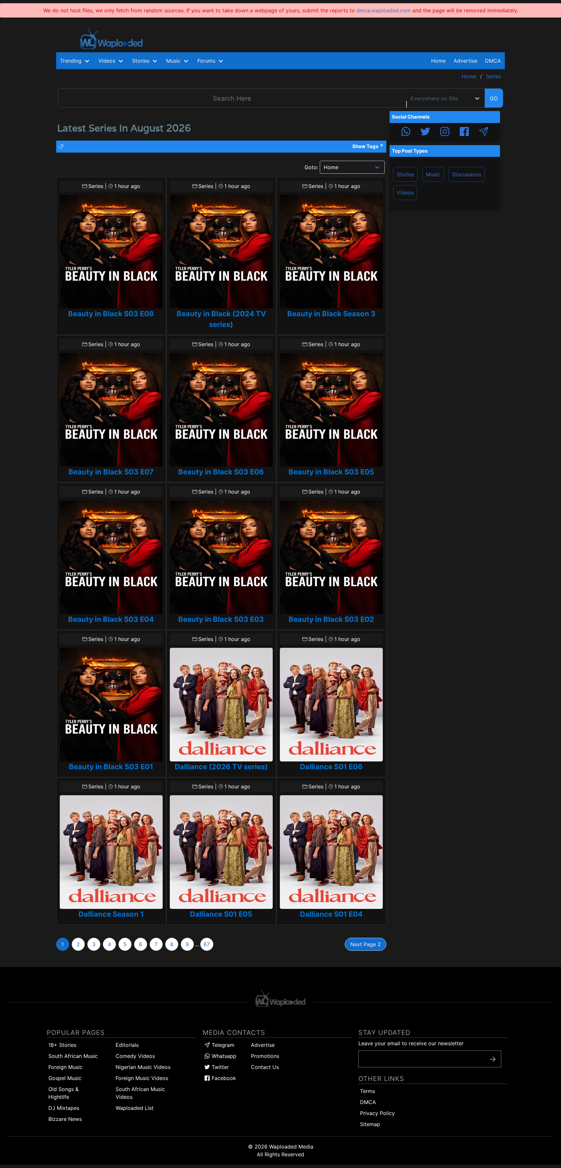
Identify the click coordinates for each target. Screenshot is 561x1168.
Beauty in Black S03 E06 (221, 472)
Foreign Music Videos (142, 1078)
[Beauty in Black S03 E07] (111, 410)
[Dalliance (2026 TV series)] (221, 704)
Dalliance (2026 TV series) (221, 766)
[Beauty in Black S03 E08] (111, 251)
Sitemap (370, 1124)
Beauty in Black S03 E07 (111, 472)
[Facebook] (464, 132)
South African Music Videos (140, 1093)
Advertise (263, 1045)
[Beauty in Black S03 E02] (331, 557)
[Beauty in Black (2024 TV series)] (221, 251)
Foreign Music (65, 1067)
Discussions (466, 174)
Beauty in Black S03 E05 (331, 472)
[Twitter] (425, 132)
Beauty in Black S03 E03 (221, 619)
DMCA (493, 60)
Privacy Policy (377, 1113)
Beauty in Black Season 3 (331, 313)
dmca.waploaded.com (383, 10)
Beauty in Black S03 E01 (111, 766)
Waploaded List (135, 1108)
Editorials (127, 1045)
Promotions (265, 1056)
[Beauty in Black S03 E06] (221, 410)
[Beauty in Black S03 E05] (331, 410)
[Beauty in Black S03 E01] (111, 704)
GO (494, 98)
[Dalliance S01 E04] (331, 852)
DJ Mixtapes (63, 1108)
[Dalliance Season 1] (111, 852)
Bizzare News (65, 1119)
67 (207, 944)
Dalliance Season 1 (111, 914)
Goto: (311, 167)
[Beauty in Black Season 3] (331, 251)
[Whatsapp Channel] (406, 132)
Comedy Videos (135, 1056)
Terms (367, 1091)
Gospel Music (64, 1078)
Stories (405, 174)
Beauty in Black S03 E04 (111, 619)
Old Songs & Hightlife (63, 1093)
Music (433, 174)
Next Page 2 (365, 944)
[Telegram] (484, 132)
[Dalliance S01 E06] (331, 704)
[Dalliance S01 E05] (221, 852)
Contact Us (265, 1067)
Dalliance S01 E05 (221, 914)
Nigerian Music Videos (143, 1067)
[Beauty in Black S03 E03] (221, 557)
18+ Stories (62, 1045)
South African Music (73, 1056)
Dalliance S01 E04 (331, 914)
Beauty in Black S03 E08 (111, 313)
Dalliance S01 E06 (331, 766)
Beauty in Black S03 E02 (331, 619)
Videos (405, 192)
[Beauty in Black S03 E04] (111, 557)
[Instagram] (445, 132)
